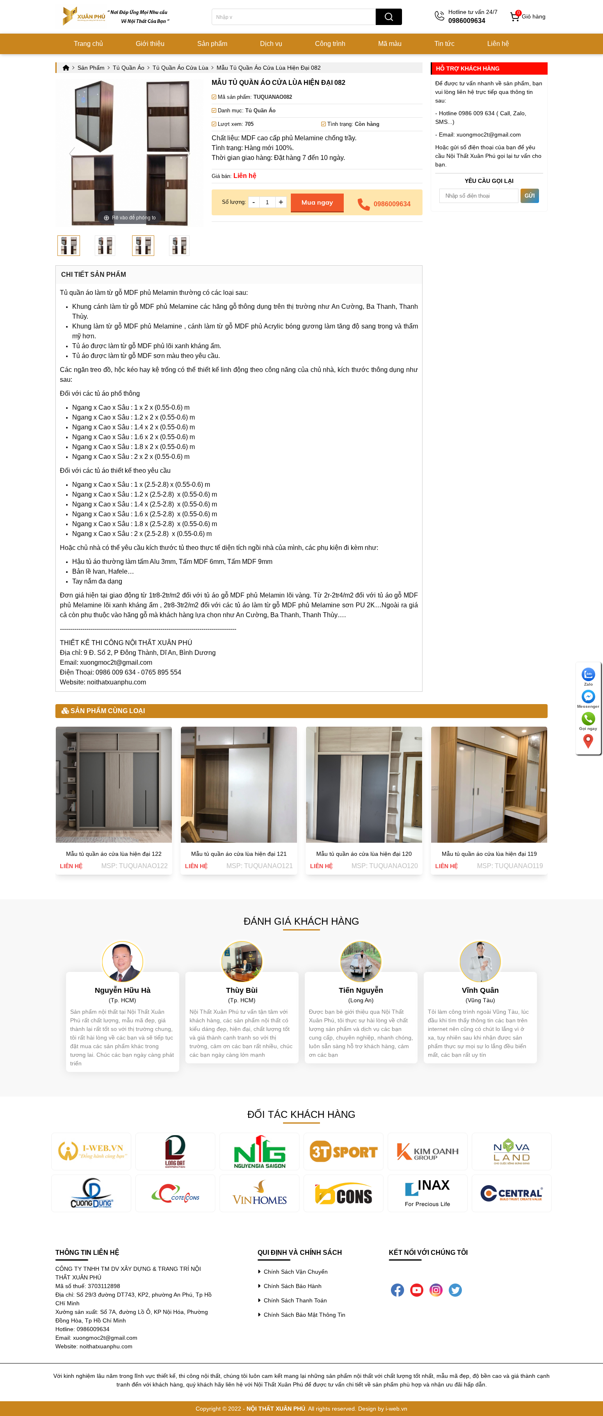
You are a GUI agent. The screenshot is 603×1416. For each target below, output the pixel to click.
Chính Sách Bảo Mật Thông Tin (302, 1314)
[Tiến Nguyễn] (360, 961)
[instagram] (436, 1289)
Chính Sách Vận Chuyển (294, 1271)
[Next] (187, 153)
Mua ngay (317, 202)
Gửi (530, 196)
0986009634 (392, 204)
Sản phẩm (212, 43)
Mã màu (390, 43)
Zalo (588, 684)
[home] (116, 16)
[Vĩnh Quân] (480, 961)
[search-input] (294, 17)
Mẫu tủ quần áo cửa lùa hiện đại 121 (239, 854)
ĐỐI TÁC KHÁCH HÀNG (301, 1114)
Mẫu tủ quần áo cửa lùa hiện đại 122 (114, 854)
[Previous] (72, 153)
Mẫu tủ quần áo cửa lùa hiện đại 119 (489, 854)
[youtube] (416, 1289)
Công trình (330, 43)
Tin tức (444, 43)
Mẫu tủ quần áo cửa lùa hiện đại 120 (364, 854)
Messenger (588, 706)
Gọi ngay (588, 728)
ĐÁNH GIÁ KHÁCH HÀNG (301, 921)
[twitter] (455, 1289)
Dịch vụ (271, 43)
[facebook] (397, 1289)
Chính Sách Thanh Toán (293, 1300)
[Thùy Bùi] (242, 961)
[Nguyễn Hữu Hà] (122, 961)
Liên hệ (498, 43)
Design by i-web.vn (382, 1408)
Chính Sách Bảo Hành (291, 1286)
